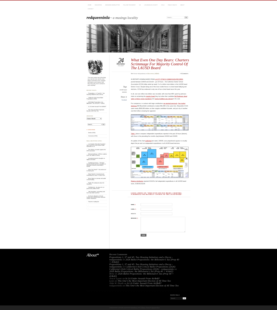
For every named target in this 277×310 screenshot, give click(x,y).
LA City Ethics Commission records (169, 79)
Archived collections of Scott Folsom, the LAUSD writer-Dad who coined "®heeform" (96, 197)
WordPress (134, 307)
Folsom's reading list (93, 201)
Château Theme (145, 307)
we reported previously (170, 103)
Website (133, 213)
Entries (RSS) (91, 132)
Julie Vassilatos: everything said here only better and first (96, 192)
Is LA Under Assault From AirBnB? (97, 106)
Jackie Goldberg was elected (164, 99)
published (148, 141)
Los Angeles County (151, 5)
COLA (162, 5)
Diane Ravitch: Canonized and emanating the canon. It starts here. (96, 174)
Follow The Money (129, 5)
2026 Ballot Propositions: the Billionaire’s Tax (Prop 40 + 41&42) (96, 102)
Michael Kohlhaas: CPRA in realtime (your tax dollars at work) (97, 154)
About (182, 5)
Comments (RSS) (92, 136)
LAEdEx (156, 73)
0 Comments (184, 73)
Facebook (124, 100)
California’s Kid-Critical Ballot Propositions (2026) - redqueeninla (141, 269)
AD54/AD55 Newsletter (112, 5)
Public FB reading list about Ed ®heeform (95, 183)
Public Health (172, 5)
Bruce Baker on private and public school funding (96, 179)
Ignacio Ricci (156, 307)
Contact (90, 8)
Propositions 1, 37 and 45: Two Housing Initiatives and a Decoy (96, 94)
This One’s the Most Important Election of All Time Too (95, 110)
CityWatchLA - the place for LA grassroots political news (95, 188)
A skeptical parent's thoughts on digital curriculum (96, 159)
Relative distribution (137, 181)
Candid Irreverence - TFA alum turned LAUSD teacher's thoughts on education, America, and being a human (96, 164)
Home (89, 5)
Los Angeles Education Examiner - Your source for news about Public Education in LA (96, 145)
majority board (150, 96)
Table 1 (133, 133)
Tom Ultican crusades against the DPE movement (96, 150)
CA (140, 5)
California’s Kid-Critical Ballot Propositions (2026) (95, 98)
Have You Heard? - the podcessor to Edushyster (96, 170)
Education (98, 5)
